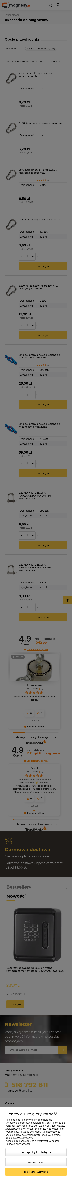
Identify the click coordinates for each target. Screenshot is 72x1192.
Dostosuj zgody (36, 1162)
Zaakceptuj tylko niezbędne (36, 1152)
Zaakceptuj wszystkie (36, 1171)
